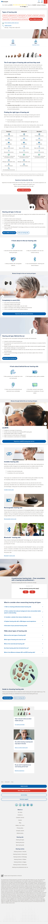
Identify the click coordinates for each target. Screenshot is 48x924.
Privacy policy (20, 828)
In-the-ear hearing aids (23, 232)
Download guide (8, 698)
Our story (20, 812)
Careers (20, 820)
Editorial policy (20, 833)
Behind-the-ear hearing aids (9, 358)
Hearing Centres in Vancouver (20, 854)
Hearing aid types (20, 839)
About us (20, 809)
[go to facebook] (20, 805)
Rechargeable (22, 16)
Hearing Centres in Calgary (20, 862)
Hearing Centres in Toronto (20, 851)
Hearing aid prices (20, 842)
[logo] (4, 1)
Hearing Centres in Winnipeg (20, 857)
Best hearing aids (20, 845)
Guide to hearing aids (19, 698)
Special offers (6, 19)
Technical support (24, 799)
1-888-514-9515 (8, 25)
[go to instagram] (27, 805)
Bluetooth (36, 16)
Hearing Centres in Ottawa (20, 859)
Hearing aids (20, 837)
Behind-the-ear (13, 16)
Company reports (20, 830)
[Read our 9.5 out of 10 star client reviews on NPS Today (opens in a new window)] (26, 6)
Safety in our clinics (20, 825)
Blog (20, 822)
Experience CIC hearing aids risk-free (24, 314)
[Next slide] (45, 296)
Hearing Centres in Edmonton (20, 864)
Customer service (20, 817)
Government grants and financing (20, 19)
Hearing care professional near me (20, 867)
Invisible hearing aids (9, 489)
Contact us (20, 815)
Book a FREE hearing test (36, 19)
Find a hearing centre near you (12, 22)
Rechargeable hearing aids (10, 519)
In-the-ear (5, 16)
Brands (42, 16)
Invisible (30, 16)
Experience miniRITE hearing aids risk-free (24, 441)
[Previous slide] (2, 296)
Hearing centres (20, 849)
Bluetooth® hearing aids (9, 555)
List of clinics (24, 795)
